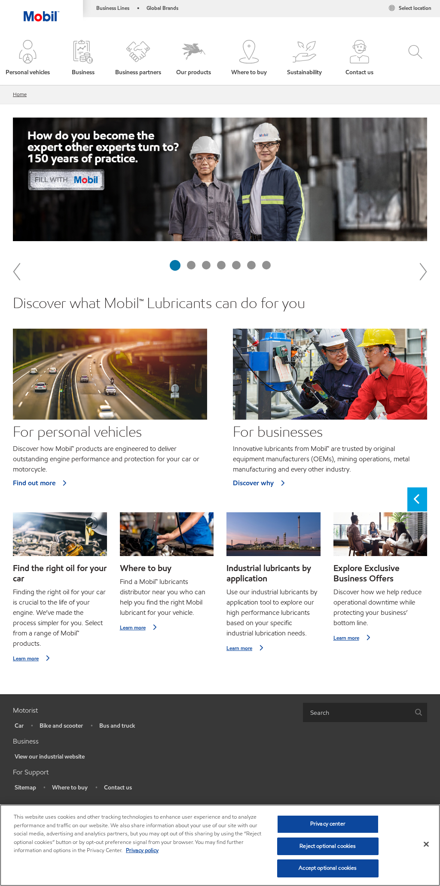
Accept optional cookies (328, 868)
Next (423, 271)
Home (20, 94)
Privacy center (327, 824)
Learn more (26, 658)
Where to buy (70, 787)
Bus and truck (117, 726)
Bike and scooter (61, 726)
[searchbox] (356, 712)
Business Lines (112, 8)
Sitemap (25, 787)
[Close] (426, 844)
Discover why (253, 482)
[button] (28, 58)
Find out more (34, 482)
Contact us (118, 787)
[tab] (175, 265)
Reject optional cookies (327, 846)
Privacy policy (142, 850)
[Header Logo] (41, 10)
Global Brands (162, 8)
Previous (17, 271)
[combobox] (365, 712)
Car (19, 726)
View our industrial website (50, 757)
